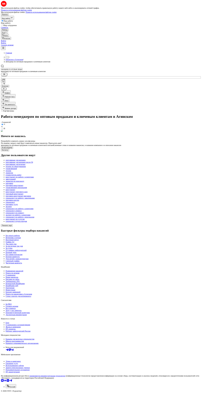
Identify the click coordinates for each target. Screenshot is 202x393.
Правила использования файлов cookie (41, 12)
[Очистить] (4, 74)
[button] (3, 41)
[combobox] (12, 69)
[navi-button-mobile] (3, 48)
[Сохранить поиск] (3, 81)
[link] (5, 35)
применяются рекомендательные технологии (47, 376)
